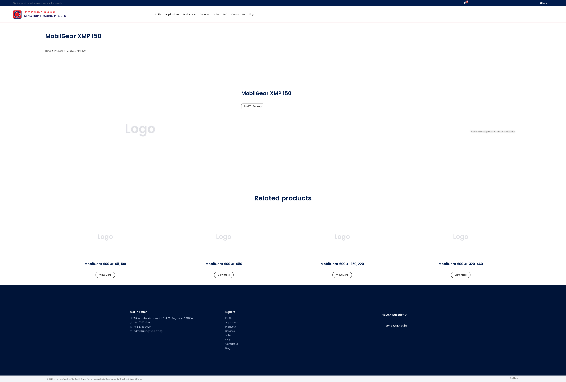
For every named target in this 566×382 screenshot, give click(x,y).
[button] (105, 275)
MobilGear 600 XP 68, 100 (105, 264)
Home (48, 51)
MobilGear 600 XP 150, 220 (342, 264)
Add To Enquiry (253, 106)
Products (58, 51)
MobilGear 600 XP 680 (223, 264)
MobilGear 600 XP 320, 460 (461, 264)
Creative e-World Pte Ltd (131, 379)
